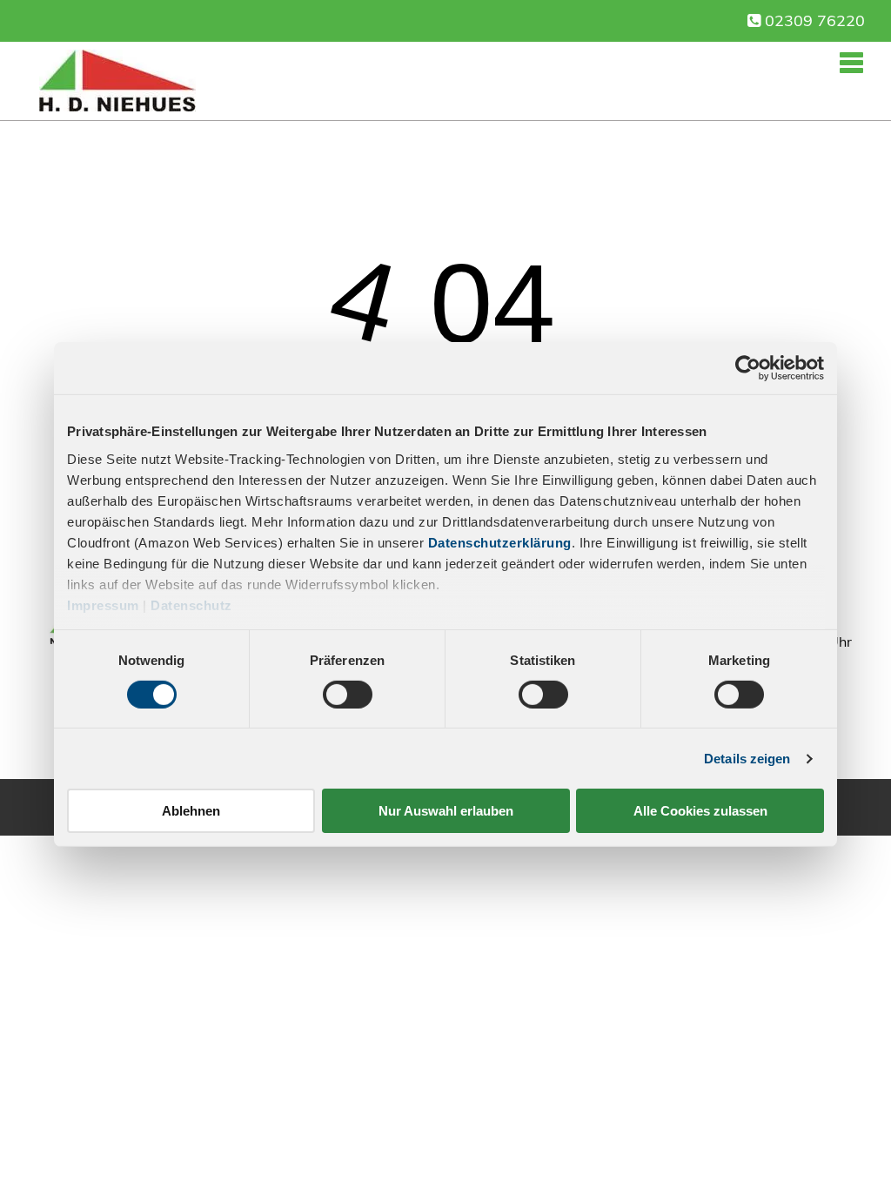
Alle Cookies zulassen (700, 810)
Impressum (103, 604)
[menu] (852, 60)
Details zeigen (747, 758)
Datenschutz (191, 604)
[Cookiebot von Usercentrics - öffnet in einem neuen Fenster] (748, 368)
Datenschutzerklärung (500, 541)
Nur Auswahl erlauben (446, 810)
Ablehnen (191, 810)
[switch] (347, 695)
